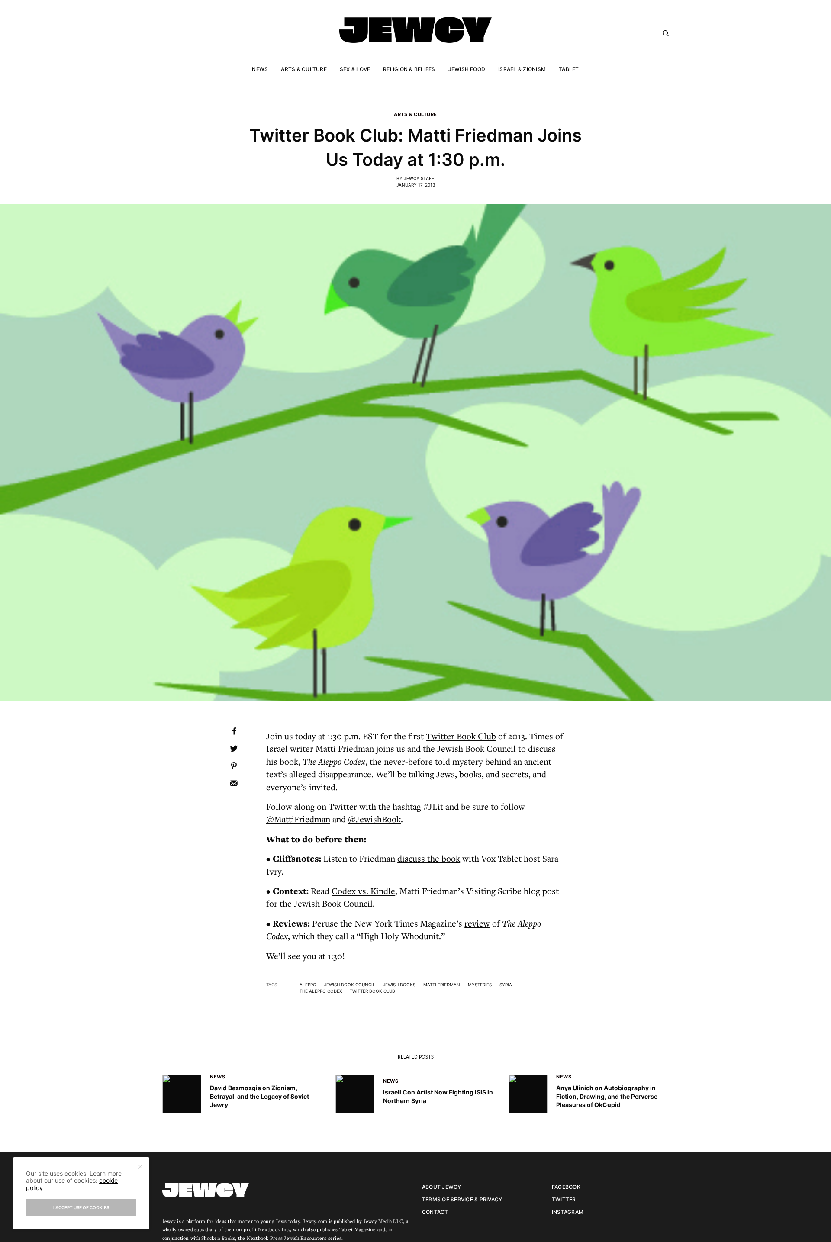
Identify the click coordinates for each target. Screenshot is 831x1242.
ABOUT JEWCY (441, 1187)
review (477, 923)
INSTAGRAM (567, 1212)
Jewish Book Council (476, 748)
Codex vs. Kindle (363, 891)
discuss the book (428, 858)
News (217, 1077)
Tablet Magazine (357, 1229)
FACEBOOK (566, 1187)
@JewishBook (374, 819)
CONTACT (435, 1212)
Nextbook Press (265, 1238)
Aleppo (308, 984)
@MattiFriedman (298, 819)
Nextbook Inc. (274, 1229)
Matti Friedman (441, 984)
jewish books (399, 984)
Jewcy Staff (419, 178)
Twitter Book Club (461, 736)
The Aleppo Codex (334, 761)
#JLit (433, 806)
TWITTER (564, 1199)
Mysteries (480, 984)
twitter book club (372, 991)
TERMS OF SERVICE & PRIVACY (462, 1199)
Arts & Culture (415, 114)
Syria (505, 984)
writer (301, 748)
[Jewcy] (415, 30)
